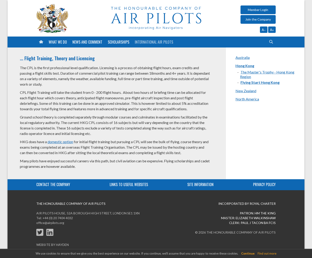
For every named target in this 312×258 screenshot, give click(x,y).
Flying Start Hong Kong (260, 82)
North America (247, 99)
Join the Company (258, 19)
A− (264, 29)
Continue (248, 253)
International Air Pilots (154, 42)
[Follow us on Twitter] (41, 235)
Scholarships (118, 42)
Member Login (258, 10)
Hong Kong (244, 65)
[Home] (41, 42)
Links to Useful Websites (129, 184)
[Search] (271, 42)
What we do (58, 42)
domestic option (60, 142)
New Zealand (245, 91)
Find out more (267, 253)
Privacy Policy (264, 184)
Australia (242, 57)
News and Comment (87, 42)
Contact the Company (53, 184)
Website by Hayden (52, 245)
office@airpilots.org (50, 223)
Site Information (200, 184)
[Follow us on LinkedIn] (51, 235)
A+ (272, 29)
